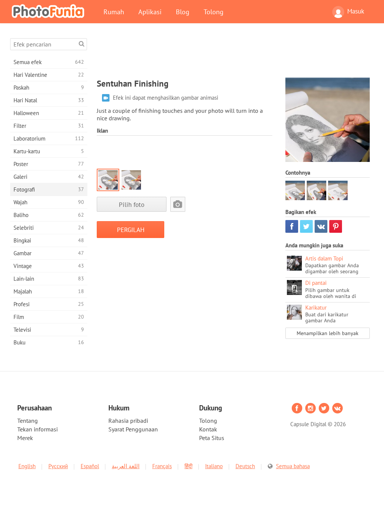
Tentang (27, 420)
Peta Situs (211, 438)
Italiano (214, 466)
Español (90, 466)
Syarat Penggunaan (133, 429)
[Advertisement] (233, 55)
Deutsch (245, 466)
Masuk (355, 11)
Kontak (208, 429)
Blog (182, 11)
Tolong (214, 11)
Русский (58, 466)
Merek (25, 438)
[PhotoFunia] (49, 11)
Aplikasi (150, 11)
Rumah (114, 11)
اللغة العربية (126, 466)
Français (162, 466)
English (27, 466)
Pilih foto (131, 204)
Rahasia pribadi (128, 420)
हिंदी (188, 466)
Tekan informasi (37, 429)
